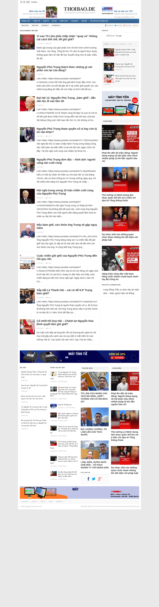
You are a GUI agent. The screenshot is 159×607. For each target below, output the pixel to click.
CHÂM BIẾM (107, 121)
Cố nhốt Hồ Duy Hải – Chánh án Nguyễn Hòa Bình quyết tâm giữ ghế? (65, 322)
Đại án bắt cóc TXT (123, 11)
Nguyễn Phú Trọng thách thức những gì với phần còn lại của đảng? (64, 68)
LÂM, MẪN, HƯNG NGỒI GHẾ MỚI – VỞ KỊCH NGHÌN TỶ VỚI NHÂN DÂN (95, 465)
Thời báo (27, 506)
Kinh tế (46, 21)
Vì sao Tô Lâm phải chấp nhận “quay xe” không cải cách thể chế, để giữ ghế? (67, 38)
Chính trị (36, 21)
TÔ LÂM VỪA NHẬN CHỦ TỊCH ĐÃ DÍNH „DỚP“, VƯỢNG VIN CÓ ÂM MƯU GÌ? (94, 397)
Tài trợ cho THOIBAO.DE (99, 21)
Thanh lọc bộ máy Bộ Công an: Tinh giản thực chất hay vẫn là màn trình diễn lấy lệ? (64, 430)
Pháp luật (64, 21)
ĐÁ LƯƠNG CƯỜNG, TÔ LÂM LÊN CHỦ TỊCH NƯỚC (94, 432)
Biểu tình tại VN (37, 11)
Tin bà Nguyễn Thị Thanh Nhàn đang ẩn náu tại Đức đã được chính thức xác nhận (63, 375)
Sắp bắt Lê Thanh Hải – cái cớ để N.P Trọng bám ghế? (64, 292)
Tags (130, 44)
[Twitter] (95, 480)
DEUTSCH (35, 25)
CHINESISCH (56, 25)
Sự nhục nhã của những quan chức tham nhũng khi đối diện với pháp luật (120, 237)
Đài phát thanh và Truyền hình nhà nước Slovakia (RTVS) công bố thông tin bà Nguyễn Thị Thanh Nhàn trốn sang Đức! (63, 392)
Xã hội (54, 21)
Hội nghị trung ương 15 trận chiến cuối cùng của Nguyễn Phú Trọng (65, 192)
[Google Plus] (101, 480)
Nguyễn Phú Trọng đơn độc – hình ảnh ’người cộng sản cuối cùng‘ (66, 161)
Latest (106, 44)
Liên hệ (84, 21)
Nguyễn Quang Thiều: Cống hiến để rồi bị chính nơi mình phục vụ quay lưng (34, 374)
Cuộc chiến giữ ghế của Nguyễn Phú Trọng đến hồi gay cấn (67, 257)
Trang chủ (25, 21)
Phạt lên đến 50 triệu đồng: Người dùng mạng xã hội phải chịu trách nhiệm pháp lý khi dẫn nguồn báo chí (120, 157)
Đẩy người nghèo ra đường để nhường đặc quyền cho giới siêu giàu (68, 416)
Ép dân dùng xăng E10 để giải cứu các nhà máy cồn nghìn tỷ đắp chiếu (67, 474)
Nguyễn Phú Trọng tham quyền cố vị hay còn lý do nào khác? (67, 130)
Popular (113, 44)
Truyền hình (87, 368)
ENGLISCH (25, 25)
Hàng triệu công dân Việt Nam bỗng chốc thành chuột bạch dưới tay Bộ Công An (120, 277)
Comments (123, 44)
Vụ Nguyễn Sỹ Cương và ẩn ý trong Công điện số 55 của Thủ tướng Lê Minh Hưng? (34, 409)
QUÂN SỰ (59, 501)
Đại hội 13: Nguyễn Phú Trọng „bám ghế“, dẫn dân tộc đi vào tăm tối (66, 99)
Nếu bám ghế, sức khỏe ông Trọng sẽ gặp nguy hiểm (67, 226)
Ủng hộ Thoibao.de (65, 405)
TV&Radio (74, 21)
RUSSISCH (45, 25)
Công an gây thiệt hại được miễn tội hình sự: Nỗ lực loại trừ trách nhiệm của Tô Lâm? (64, 460)
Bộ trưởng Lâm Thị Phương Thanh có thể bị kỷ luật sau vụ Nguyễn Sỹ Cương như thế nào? (33, 423)
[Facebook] (90, 480)
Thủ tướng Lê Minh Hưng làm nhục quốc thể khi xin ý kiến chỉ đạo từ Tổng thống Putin (119, 198)
